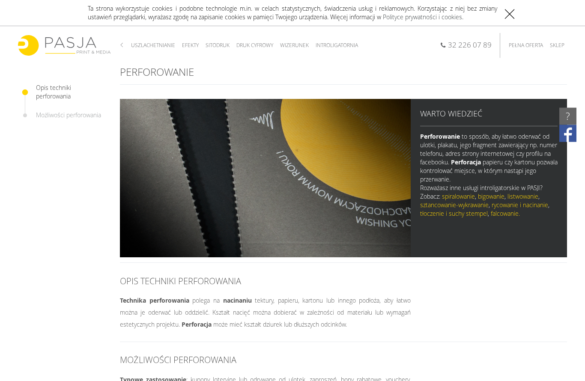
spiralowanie (458, 196)
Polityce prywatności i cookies (422, 17)
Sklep (557, 45)
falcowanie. (505, 213)
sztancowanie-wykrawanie (454, 205)
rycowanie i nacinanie (520, 205)
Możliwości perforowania (68, 115)
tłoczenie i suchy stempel (454, 213)
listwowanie (522, 196)
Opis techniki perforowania (53, 91)
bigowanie (491, 196)
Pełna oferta (526, 45)
